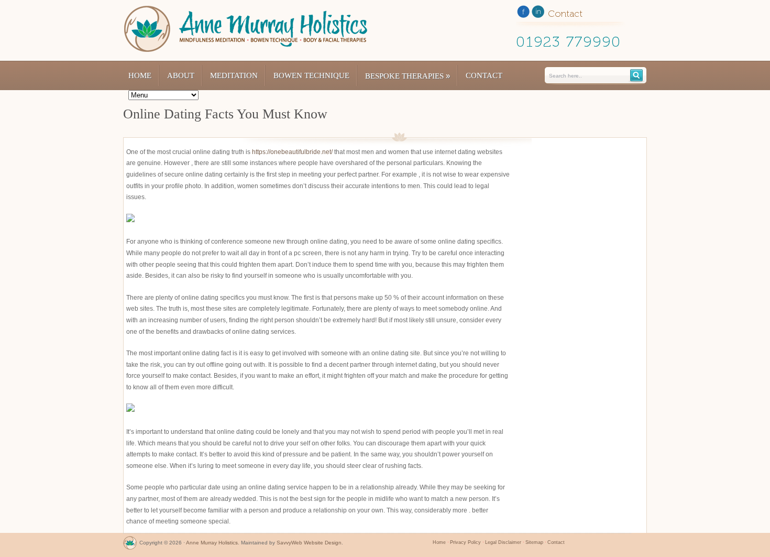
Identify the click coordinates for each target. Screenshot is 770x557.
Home (139, 75)
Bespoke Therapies (407, 75)
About (180, 75)
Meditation (234, 75)
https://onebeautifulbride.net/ (292, 152)
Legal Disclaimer (503, 542)
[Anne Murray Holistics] (130, 545)
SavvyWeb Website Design (309, 542)
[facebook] (523, 13)
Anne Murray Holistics (212, 542)
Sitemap (534, 542)
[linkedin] (538, 13)
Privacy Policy (465, 542)
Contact (484, 75)
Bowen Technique (311, 75)
